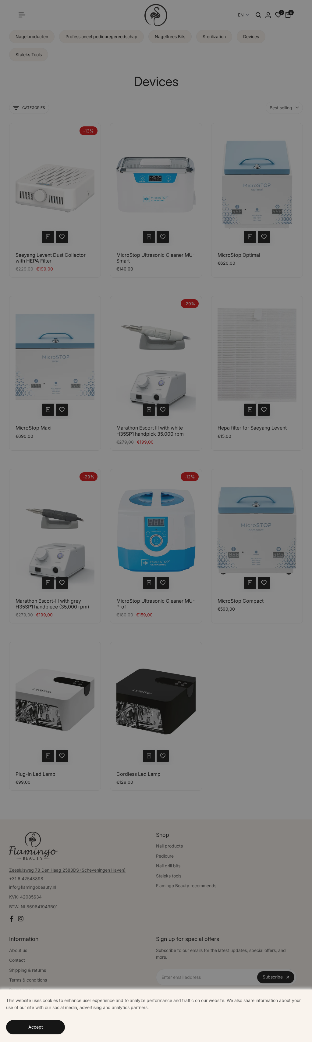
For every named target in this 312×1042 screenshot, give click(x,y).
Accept (35, 1026)
